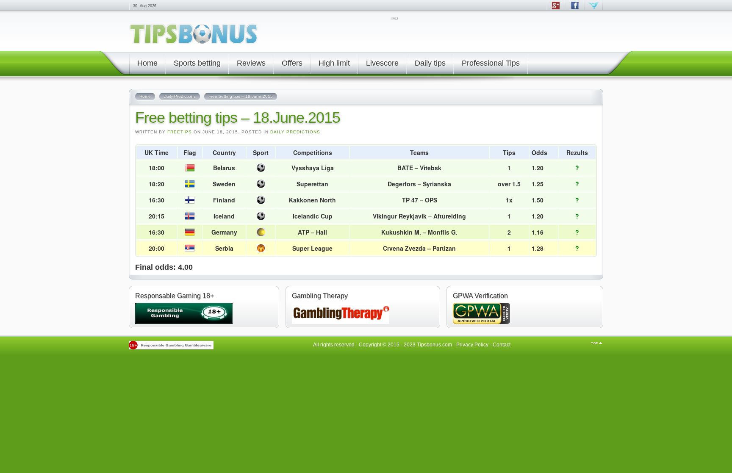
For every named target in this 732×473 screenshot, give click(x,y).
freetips (179, 132)
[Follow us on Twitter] (593, 9)
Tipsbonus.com (434, 345)
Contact (501, 345)
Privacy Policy (472, 345)
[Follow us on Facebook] (574, 9)
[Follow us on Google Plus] (555, 9)
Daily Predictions (295, 132)
